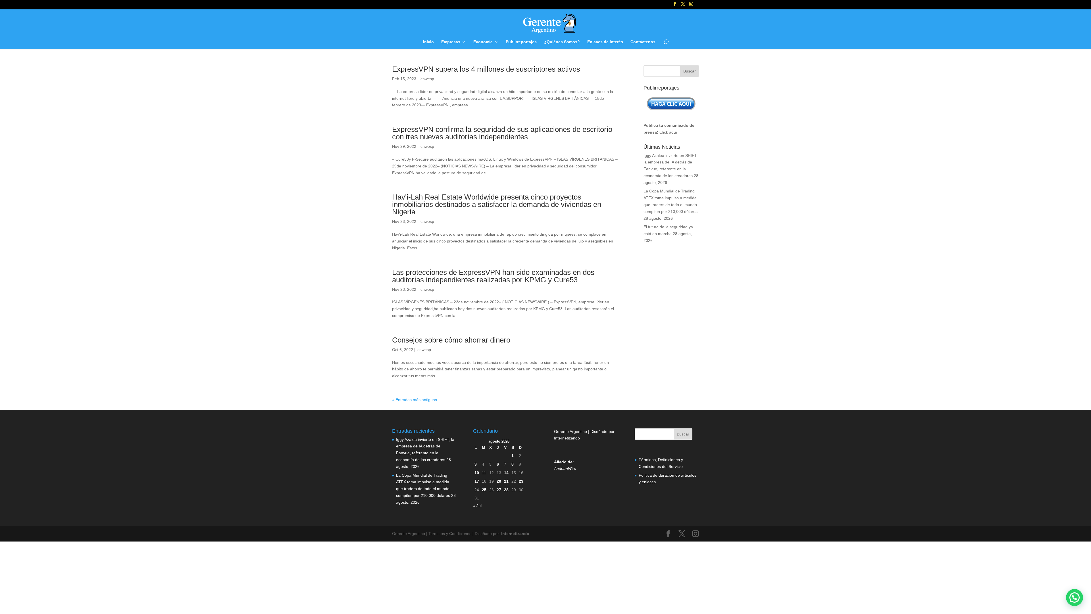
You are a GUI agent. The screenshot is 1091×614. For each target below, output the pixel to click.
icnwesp (427, 78)
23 (521, 481)
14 (506, 472)
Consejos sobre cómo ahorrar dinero (451, 340)
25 (484, 490)
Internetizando (567, 438)
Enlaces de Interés (605, 42)
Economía (483, 42)
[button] (1074, 597)
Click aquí (668, 132)
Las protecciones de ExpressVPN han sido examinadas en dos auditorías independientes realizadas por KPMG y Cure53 (493, 276)
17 (476, 481)
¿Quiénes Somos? (562, 42)
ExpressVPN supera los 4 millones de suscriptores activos (486, 69)
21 (506, 481)
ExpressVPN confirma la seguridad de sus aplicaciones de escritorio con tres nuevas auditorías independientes (502, 133)
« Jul (477, 505)
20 (499, 481)
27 (499, 490)
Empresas (450, 42)
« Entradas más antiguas (414, 399)
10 (476, 472)
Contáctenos (642, 42)
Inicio (428, 42)
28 (506, 490)
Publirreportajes (521, 42)
